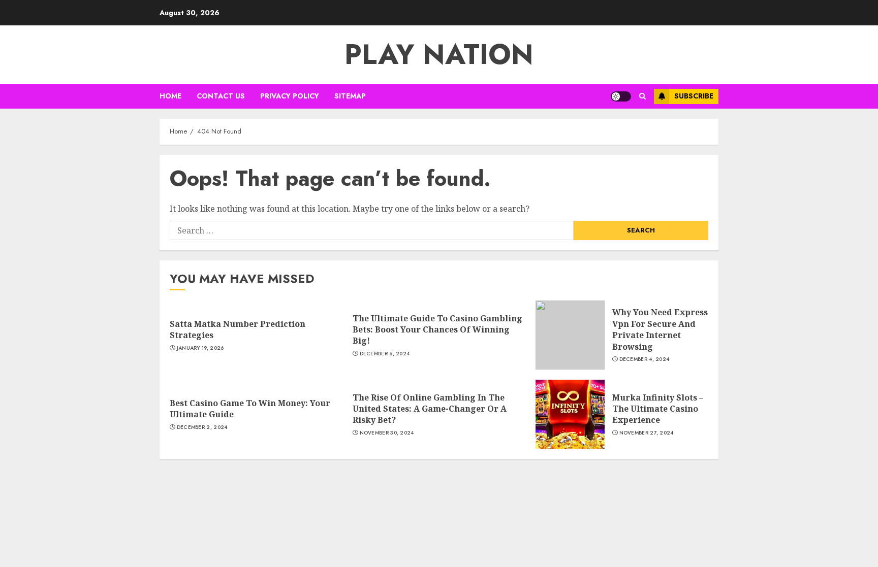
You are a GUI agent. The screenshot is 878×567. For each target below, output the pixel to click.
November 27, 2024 (646, 433)
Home (170, 96)
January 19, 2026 (200, 348)
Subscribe (693, 96)
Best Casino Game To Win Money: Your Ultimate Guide (250, 408)
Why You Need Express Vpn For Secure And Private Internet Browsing (660, 329)
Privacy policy (289, 96)
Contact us (221, 96)
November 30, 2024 (387, 433)
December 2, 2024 (202, 427)
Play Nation (439, 54)
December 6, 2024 (385, 353)
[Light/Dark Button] (621, 96)
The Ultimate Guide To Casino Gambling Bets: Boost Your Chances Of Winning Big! (437, 330)
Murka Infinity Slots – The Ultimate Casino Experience (657, 409)
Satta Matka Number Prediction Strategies (237, 329)
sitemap (350, 96)
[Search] (642, 96)
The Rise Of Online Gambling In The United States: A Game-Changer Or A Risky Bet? (430, 409)
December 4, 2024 (644, 359)
